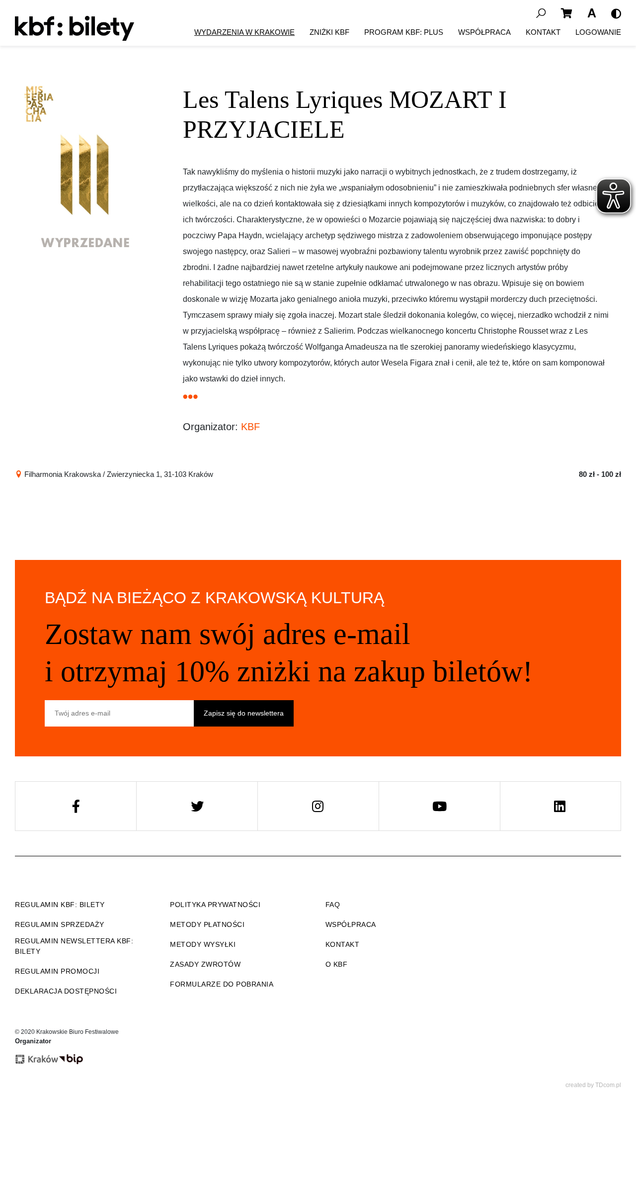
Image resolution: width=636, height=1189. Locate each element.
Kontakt (543, 32)
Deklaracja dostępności (66, 991)
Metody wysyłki (203, 944)
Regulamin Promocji (57, 971)
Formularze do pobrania (221, 984)
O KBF (336, 964)
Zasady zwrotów (205, 964)
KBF (250, 426)
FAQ (332, 905)
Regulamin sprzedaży (59, 924)
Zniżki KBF (329, 32)
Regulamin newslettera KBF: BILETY (74, 946)
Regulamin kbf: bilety (60, 905)
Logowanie (598, 32)
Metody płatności (207, 924)
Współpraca (484, 32)
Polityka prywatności (215, 905)
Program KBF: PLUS (403, 32)
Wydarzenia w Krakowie (244, 32)
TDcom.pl (608, 1085)
